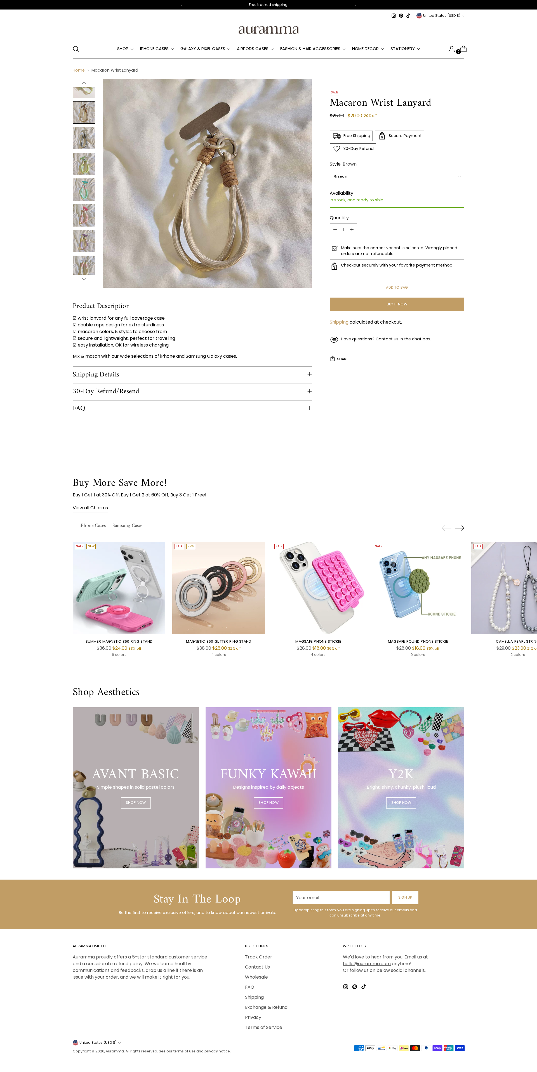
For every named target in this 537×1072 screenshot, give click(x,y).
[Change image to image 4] (84, 138)
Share (342, 359)
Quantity (339, 218)
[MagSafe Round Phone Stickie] (418, 588)
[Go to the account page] (449, 49)
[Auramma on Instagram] (393, 15)
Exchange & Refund (266, 1007)
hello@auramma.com (367, 963)
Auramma (115, 1051)
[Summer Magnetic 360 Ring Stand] (119, 588)
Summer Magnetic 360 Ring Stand (119, 641)
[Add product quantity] (352, 229)
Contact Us (257, 967)
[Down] (84, 279)
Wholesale (256, 977)
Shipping (339, 322)
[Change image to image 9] (84, 267)
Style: (343, 164)
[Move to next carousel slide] (459, 528)
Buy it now (397, 304)
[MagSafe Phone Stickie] (318, 588)
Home (79, 70)
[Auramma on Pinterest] (401, 15)
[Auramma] (268, 29)
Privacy (253, 1017)
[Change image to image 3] (84, 112)
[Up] (84, 83)
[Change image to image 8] (84, 241)
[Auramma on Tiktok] (408, 15)
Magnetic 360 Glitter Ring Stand (218, 641)
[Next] (355, 5)
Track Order (258, 957)
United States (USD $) (441, 15)
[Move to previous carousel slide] (446, 528)
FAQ (249, 987)
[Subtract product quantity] (335, 229)
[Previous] (181, 5)
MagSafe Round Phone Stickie (418, 641)
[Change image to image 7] (84, 215)
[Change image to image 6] (84, 189)
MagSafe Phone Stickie (318, 641)
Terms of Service (263, 1027)
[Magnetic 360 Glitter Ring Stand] (218, 588)
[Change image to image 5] (84, 164)
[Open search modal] (75, 49)
